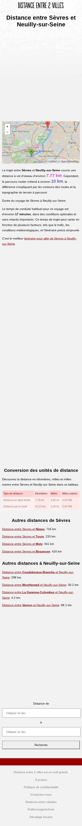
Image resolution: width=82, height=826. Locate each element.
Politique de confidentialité (41, 787)
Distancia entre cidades (41, 802)
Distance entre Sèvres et (23, 529)
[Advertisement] (41, 73)
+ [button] (7, 126)
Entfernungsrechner (41, 809)
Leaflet (52, 161)
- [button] (7, 132)
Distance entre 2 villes (28, 772)
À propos (41, 779)
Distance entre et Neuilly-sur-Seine (34, 585)
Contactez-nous (41, 794)
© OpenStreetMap (68, 161)
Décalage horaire (41, 817)
